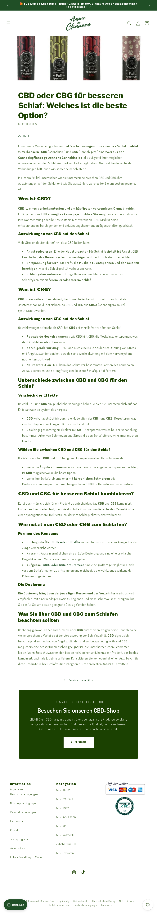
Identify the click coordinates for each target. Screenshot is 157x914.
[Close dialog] (148, 419)
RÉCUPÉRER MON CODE (41, 474)
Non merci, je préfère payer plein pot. (41, 486)
